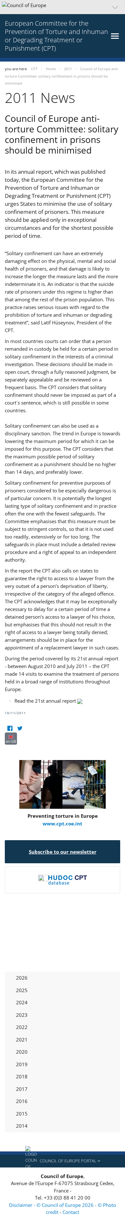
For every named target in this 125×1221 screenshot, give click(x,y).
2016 (22, 1101)
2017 (22, 1089)
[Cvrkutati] (20, 728)
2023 (22, 1015)
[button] (62, 7)
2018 (22, 1076)
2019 (22, 1064)
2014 (22, 1126)
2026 (22, 977)
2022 (22, 1027)
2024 (22, 1002)
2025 (22, 990)
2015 (22, 1113)
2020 (22, 1052)
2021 (22, 1039)
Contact (71, 1212)
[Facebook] (10, 728)
